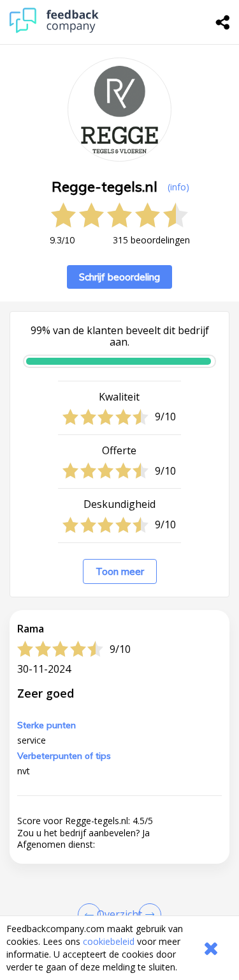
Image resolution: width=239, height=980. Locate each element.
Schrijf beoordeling (119, 277)
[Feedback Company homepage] (54, 29)
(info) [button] (178, 187)
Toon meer (120, 571)
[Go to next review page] (147, 914)
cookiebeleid (108, 941)
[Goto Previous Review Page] (92, 914)
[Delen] (223, 22)
